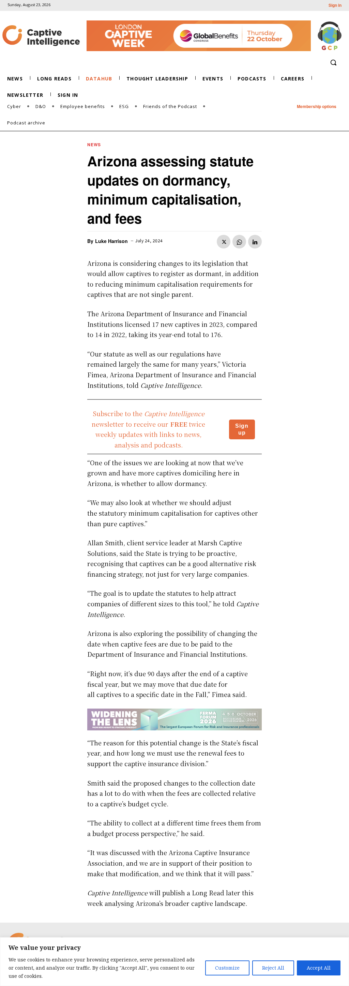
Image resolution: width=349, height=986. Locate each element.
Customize (227, 968)
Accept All (319, 968)
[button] (333, 62)
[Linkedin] (255, 241)
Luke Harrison (111, 241)
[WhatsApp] (239, 241)
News (94, 144)
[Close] (342, 943)
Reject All (273, 968)
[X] (223, 241)
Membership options (316, 106)
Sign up (241, 429)
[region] (174, 961)
